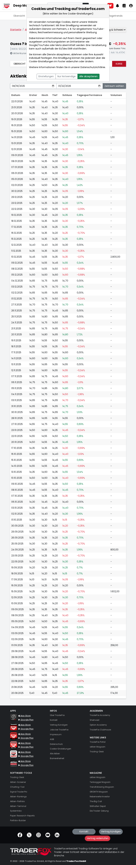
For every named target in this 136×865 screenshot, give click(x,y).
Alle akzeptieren (88, 76)
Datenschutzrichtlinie (92, 67)
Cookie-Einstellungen (41, 61)
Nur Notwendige (66, 76)
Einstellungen (46, 76)
